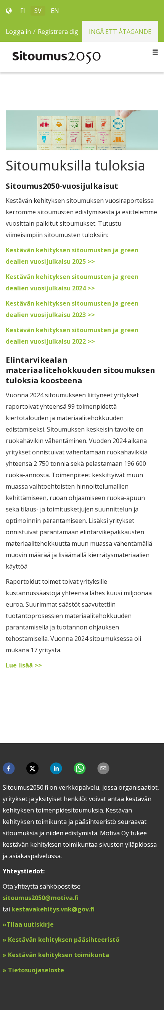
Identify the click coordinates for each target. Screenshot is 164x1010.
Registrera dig (58, 31)
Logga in (18, 31)
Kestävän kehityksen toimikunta (57, 955)
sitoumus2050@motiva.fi (41, 898)
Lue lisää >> (24, 665)
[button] (9, 768)
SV (38, 10)
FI (22, 10)
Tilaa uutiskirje (30, 924)
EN (55, 10)
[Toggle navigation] (155, 52)
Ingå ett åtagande (120, 31)
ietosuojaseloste (38, 970)
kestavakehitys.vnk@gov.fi (53, 909)
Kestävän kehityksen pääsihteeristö (63, 939)
